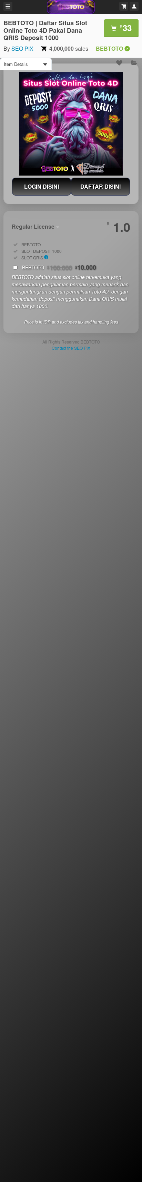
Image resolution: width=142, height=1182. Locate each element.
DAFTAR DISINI (100, 186)
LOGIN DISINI (41, 186)
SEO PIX (22, 48)
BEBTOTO (59, 267)
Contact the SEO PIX (71, 348)
